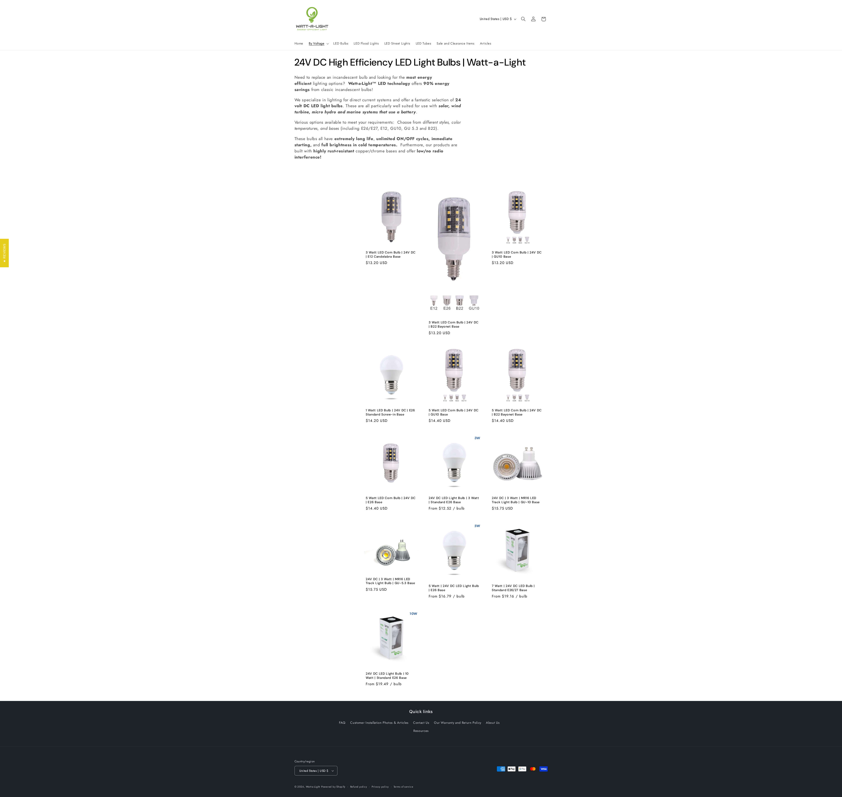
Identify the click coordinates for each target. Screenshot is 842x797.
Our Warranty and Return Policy (457, 722)
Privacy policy (380, 786)
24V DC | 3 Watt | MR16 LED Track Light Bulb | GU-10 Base (516, 500)
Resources (421, 730)
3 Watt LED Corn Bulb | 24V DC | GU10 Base (517, 254)
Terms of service (403, 786)
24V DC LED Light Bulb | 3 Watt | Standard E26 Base (454, 500)
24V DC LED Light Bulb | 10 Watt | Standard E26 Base (387, 675)
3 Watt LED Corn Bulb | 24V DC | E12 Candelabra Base (391, 254)
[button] (318, 43)
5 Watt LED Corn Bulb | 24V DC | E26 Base (391, 500)
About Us (492, 722)
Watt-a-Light (313, 786)
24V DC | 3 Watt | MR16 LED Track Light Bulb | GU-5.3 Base (390, 581)
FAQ (342, 722)
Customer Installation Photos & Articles (379, 722)
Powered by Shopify (333, 786)
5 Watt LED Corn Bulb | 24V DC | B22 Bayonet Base (517, 412)
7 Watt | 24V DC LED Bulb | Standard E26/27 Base (513, 588)
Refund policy (358, 786)
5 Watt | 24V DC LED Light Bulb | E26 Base (454, 588)
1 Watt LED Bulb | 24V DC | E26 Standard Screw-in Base (390, 412)
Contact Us (421, 722)
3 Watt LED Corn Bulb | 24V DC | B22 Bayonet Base (453, 324)
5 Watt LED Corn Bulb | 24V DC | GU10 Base (453, 412)
